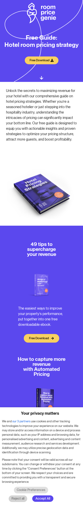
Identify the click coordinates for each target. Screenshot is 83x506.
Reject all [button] (17, 498)
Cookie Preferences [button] (31, 490)
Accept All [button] (42, 498)
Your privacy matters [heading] (40, 413)
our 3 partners (21, 421)
